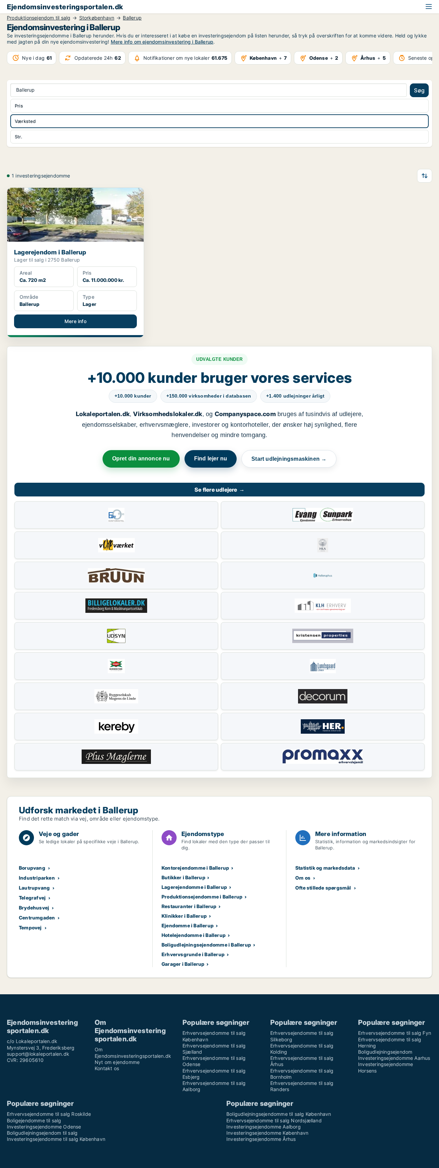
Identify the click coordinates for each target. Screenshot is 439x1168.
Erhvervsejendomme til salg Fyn (394, 1033)
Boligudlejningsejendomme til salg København (278, 1114)
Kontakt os (107, 1068)
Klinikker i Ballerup (184, 916)
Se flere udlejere (219, 489)
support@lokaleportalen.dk (38, 1054)
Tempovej (30, 927)
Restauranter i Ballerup (189, 906)
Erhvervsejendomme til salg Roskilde (49, 1114)
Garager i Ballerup (183, 964)
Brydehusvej (34, 908)
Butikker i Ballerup (183, 877)
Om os (302, 878)
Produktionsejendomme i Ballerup (202, 897)
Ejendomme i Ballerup (188, 925)
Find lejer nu (210, 458)
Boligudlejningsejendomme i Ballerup (206, 945)
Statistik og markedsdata (325, 868)
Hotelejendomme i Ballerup (194, 935)
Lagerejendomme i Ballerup (194, 887)
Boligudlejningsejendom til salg (42, 1133)
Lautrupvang (34, 888)
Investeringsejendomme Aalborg (263, 1127)
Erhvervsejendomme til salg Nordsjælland (274, 1120)
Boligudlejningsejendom (385, 1052)
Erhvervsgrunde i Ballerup (193, 954)
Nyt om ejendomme (117, 1062)
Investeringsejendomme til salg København (56, 1139)
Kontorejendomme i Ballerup (195, 868)
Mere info (75, 321)
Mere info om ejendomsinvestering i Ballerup (162, 42)
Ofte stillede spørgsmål (323, 888)
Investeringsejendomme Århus (261, 1139)
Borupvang (32, 868)
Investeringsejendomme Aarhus (394, 1058)
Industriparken (37, 878)
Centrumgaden (37, 917)
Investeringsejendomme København (267, 1133)
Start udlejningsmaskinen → (289, 459)
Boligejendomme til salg (34, 1120)
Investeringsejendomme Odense (44, 1127)
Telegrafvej (32, 898)
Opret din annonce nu (141, 458)
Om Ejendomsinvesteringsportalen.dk (133, 1052)
